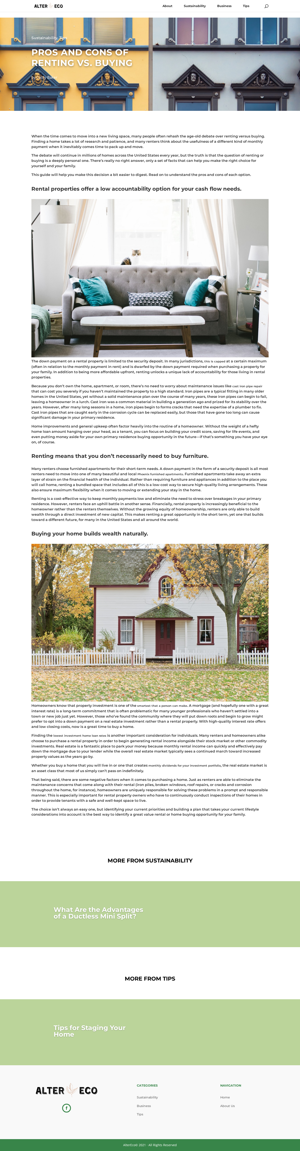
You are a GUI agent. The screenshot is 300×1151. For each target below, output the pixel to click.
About (167, 6)
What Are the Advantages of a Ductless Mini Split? (98, 913)
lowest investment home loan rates (79, 735)
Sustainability (195, 6)
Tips (246, 6)
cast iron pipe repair (247, 386)
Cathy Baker (46, 77)
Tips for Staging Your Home (90, 1031)
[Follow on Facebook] (66, 1108)
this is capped (214, 361)
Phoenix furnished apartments (160, 474)
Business (224, 6)
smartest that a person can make (162, 705)
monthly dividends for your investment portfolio (184, 765)
